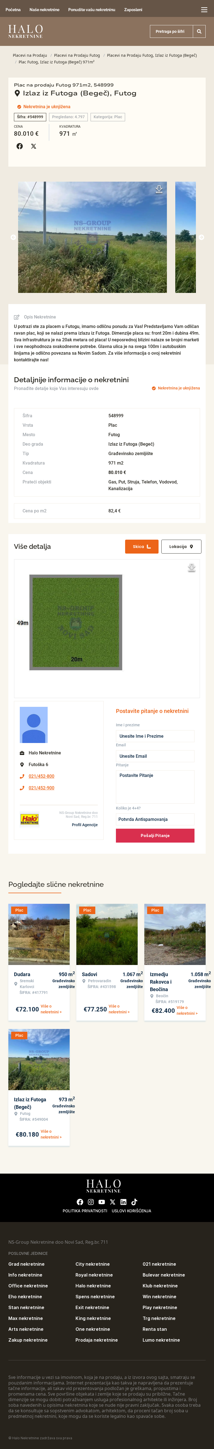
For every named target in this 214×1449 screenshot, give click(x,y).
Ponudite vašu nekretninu (91, 10)
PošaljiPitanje (155, 835)
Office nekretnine (28, 1285)
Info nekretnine (25, 1275)
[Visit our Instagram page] (90, 1202)
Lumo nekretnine (161, 1340)
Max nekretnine (25, 1318)
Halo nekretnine (93, 1285)
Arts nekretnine (25, 1329)
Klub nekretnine (160, 1285)
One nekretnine (93, 1329)
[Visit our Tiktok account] (134, 1202)
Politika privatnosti (85, 1210)
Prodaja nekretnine (97, 1340)
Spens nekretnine (95, 1296)
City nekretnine (93, 1264)
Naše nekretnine (44, 10)
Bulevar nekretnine (164, 1275)
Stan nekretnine (26, 1307)
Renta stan (155, 1329)
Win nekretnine (159, 1296)
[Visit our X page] (112, 1202)
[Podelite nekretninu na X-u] (35, 146)
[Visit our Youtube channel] (101, 1202)
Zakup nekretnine (28, 1340)
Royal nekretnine (94, 1275)
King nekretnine (93, 1318)
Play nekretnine (160, 1307)
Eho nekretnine (25, 1296)
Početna (13, 10)
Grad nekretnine (26, 1264)
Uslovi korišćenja (131, 1210)
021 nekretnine (159, 1264)
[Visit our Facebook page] (80, 1202)
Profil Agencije (85, 825)
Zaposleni (133, 10)
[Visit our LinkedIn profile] (123, 1202)
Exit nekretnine (92, 1307)
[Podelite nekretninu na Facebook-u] (21, 146)
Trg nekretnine (159, 1318)
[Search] (199, 31)
